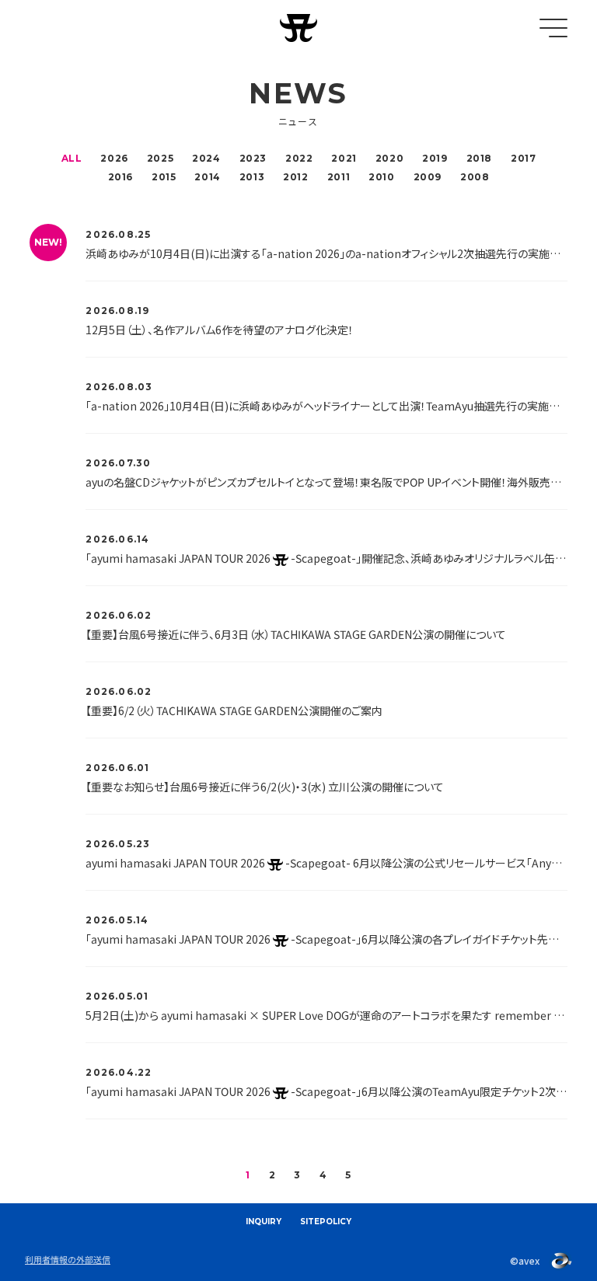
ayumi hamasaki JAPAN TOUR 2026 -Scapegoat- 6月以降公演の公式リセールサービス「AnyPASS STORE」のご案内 (326, 863)
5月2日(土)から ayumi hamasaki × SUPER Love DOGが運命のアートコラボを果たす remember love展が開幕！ (326, 1015)
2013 (251, 177)
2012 (295, 177)
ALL (71, 158)
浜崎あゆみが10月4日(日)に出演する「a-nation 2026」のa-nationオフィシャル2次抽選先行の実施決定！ (326, 253)
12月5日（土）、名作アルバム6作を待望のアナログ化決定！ (220, 329)
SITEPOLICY (325, 1221)
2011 (338, 177)
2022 (298, 158)
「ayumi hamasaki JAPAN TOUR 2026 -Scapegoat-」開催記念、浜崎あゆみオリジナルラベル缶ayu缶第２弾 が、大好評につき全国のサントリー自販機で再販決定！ (326, 558)
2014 (207, 177)
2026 (113, 158)
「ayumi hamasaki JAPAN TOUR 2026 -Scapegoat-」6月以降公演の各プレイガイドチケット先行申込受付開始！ (326, 939)
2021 (343, 158)
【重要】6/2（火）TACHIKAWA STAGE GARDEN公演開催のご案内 (234, 710)
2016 (120, 177)
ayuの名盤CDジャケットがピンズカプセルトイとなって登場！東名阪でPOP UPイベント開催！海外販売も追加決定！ (326, 482)
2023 (253, 158)
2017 (523, 158)
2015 (164, 177)
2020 (389, 158)
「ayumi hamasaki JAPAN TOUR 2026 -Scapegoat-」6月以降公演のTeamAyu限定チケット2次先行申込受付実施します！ (326, 1091)
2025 (160, 158)
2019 (434, 158)
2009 (428, 177)
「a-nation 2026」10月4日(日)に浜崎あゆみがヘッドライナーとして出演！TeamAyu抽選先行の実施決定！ (326, 406)
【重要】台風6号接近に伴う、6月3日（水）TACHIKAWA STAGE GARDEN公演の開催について (296, 634)
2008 (474, 177)
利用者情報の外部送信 (67, 1259)
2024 (206, 158)
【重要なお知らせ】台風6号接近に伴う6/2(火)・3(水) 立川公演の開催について (265, 786)
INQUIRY (263, 1221)
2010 (381, 177)
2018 (479, 158)
